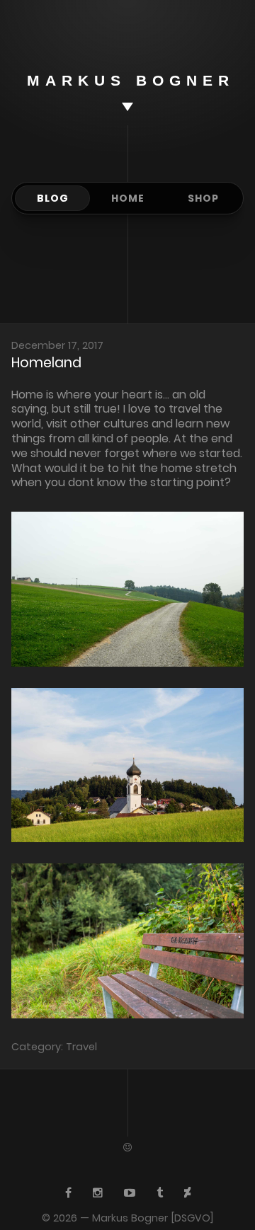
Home (127, 198)
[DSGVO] (192, 1218)
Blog (53, 198)
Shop (203, 198)
